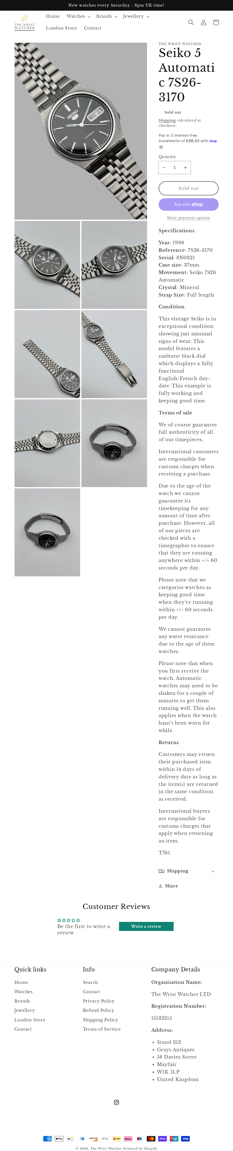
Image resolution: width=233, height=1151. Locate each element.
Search (90, 982)
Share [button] (171, 886)
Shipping (167, 120)
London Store (30, 1019)
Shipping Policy (100, 1019)
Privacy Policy (99, 1001)
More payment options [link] (188, 217)
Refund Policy (98, 1010)
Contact (23, 1029)
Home (21, 982)
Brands (22, 1001)
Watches (23, 991)
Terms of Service (102, 1029)
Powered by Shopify (140, 1148)
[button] (78, 16)
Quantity (167, 156)
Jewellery (24, 1010)
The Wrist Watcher (106, 1148)
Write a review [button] (146, 926)
